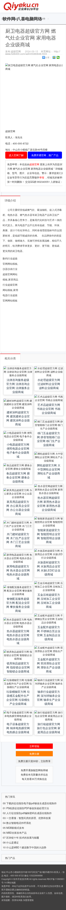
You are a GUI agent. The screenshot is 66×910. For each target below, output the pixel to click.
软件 (42, 18)
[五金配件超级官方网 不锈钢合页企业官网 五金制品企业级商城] (48, 619)
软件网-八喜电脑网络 (22, 19)
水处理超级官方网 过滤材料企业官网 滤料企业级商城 (48, 384)
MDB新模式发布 (15, 827)
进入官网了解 (16, 155)
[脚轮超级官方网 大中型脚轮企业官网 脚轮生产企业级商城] (48, 457)
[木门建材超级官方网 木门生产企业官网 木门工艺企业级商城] (18, 526)
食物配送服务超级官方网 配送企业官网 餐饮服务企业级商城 (18, 604)
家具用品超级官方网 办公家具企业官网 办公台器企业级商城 (18, 507)
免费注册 (34, 753)
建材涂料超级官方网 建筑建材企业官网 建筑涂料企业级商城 (18, 418)
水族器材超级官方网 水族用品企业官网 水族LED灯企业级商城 (48, 568)
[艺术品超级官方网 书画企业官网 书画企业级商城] (48, 398)
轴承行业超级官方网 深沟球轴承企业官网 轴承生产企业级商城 (48, 697)
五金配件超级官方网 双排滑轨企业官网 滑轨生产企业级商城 (48, 665)
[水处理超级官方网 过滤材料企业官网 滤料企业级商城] (48, 371)
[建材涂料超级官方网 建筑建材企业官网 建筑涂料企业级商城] (18, 404)
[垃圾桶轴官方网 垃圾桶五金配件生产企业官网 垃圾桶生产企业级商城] (18, 683)
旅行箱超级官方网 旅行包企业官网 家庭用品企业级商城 (48, 728)
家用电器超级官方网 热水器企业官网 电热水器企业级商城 (18, 572)
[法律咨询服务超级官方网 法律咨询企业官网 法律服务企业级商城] (18, 371)
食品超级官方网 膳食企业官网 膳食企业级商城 (18, 477)
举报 (41, 177)
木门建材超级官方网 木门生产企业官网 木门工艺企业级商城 (18, 540)
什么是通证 (12, 842)
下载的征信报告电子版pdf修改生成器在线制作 (31, 803)
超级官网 (34, 164)
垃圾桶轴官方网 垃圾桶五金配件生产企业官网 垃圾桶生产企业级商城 (18, 697)
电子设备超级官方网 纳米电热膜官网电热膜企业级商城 (18, 728)
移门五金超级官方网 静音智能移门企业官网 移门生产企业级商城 (48, 439)
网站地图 (11, 882)
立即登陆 (34, 746)
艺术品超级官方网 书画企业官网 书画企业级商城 (48, 408)
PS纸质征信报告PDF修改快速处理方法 (27, 808)
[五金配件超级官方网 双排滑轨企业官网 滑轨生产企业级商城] (48, 651)
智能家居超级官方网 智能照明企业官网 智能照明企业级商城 (48, 536)
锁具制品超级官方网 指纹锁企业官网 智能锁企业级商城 (18, 667)
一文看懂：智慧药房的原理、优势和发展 (28, 818)
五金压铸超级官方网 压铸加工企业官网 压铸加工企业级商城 (48, 600)
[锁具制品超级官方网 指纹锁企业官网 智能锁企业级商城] (18, 655)
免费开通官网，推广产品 (44, 155)
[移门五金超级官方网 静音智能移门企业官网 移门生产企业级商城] (48, 425)
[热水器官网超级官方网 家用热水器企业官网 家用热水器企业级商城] (48, 489)
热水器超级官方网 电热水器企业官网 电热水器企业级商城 (18, 637)
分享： (48, 57)
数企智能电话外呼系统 (18, 823)
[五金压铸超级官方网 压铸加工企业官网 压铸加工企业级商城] (48, 586)
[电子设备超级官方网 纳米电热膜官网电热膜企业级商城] (18, 716)
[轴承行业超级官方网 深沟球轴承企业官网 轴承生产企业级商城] (48, 683)
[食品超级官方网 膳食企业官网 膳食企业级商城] (18, 466)
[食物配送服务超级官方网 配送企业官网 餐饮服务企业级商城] (18, 590)
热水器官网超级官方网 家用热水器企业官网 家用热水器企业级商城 (48, 503)
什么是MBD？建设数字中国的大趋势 (26, 847)
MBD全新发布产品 (16, 832)
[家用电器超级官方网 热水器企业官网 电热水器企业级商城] (18, 558)
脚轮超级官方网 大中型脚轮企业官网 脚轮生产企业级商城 (48, 471)
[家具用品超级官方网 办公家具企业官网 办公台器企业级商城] (18, 493)
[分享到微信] (58, 57)
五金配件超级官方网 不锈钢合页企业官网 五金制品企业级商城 (48, 633)
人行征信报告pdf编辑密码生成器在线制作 (29, 813)
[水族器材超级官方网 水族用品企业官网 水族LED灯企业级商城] (48, 554)
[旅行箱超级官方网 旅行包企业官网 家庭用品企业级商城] (48, 716)
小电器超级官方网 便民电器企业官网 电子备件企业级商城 (18, 450)
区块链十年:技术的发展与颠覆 (22, 837)
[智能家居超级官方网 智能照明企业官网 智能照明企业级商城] (48, 522)
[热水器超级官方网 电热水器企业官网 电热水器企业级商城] (18, 623)
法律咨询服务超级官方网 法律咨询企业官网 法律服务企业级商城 (18, 386)
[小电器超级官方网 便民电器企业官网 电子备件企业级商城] (18, 436)
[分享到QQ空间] (54, 57)
